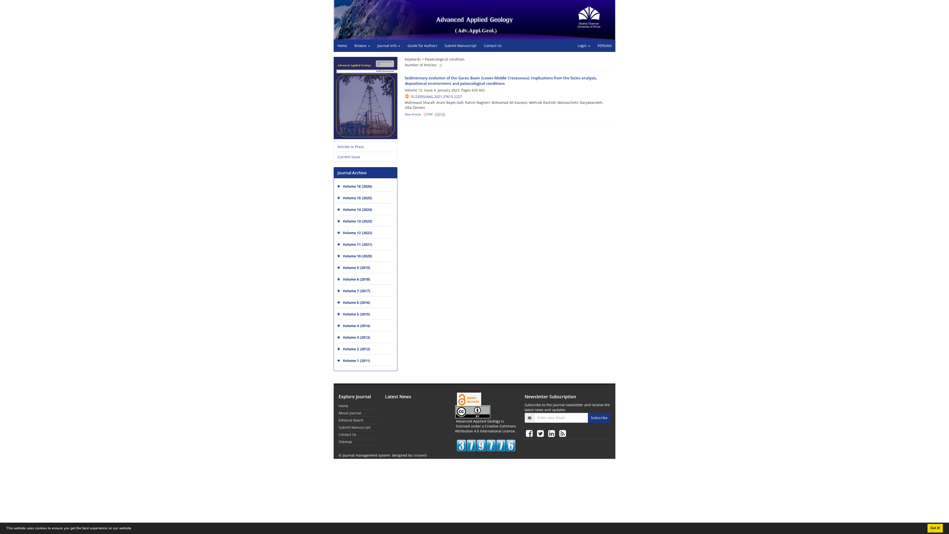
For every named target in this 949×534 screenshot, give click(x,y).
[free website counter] (486, 445)
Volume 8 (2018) (356, 279)
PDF (436, 114)
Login (583, 45)
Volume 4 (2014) (356, 325)
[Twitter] (541, 433)
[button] (134, 529)
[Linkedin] (552, 433)
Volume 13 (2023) (357, 221)
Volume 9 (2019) (356, 267)
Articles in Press (351, 146)
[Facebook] (530, 433)
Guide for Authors (422, 45)
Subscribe (599, 417)
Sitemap (345, 441)
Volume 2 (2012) (356, 349)
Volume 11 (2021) (357, 244)
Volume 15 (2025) (357, 198)
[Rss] (562, 433)
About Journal (350, 413)
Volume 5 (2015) (356, 314)
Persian (605, 45)
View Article (413, 114)
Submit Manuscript (460, 45)
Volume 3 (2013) (356, 337)
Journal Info (387, 45)
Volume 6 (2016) (356, 302)
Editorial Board (351, 420)
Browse (360, 45)
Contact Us (493, 45)
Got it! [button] (935, 528)
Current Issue (349, 157)
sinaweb (420, 455)
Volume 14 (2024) (357, 209)
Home (342, 45)
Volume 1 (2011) (356, 360)
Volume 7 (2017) (356, 291)
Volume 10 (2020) (357, 256)
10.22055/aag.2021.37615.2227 (436, 96)
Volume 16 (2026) (357, 186)
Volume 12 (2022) (357, 232)
